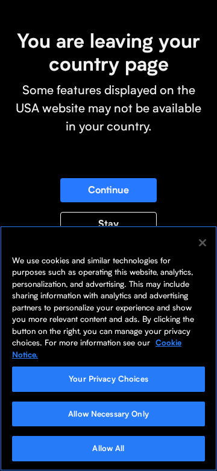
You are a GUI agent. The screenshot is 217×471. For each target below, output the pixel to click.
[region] (108, 348)
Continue (108, 190)
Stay (108, 223)
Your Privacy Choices (108, 378)
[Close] (202, 242)
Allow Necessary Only (108, 413)
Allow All (108, 448)
